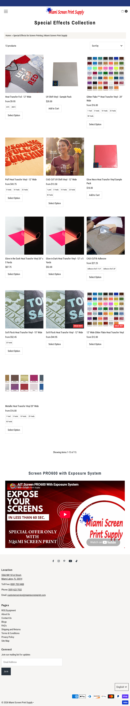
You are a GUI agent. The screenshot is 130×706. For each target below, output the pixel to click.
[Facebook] (53, 561)
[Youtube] (70, 561)
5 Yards (96, 111)
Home (8, 35)
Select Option (14, 115)
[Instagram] (59, 561)
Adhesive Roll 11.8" (94, 269)
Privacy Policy (7, 637)
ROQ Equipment (8, 610)
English (120, 687)
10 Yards (104, 111)
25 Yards (113, 111)
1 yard (49, 190)
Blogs (4, 621)
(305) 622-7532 (15, 589)
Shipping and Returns (11, 629)
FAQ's (4, 625)
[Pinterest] (64, 561)
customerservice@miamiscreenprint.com (26, 595)
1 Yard (90, 111)
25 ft (7, 107)
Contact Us (6, 618)
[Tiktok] (76, 561)
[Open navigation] (6, 11)
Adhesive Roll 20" (109, 269)
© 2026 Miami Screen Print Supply (16, 702)
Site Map (5, 640)
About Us (5, 614)
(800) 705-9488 (17, 584)
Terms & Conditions (10, 633)
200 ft (13, 107)
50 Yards (90, 116)
